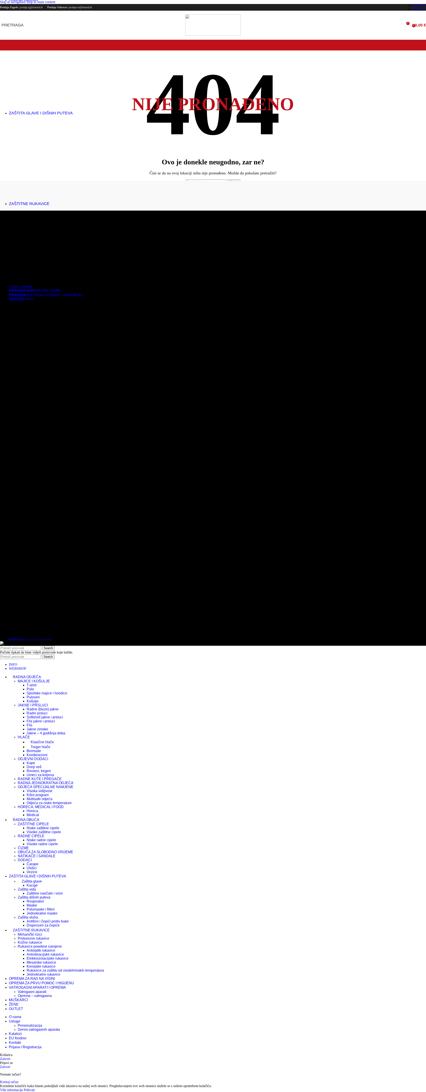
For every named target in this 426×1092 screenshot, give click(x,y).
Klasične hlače (42, 742)
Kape (31, 763)
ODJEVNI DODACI (33, 759)
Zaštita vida (27, 889)
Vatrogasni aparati (32, 992)
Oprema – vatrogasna (35, 996)
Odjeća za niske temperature (49, 803)
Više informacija (12, 1090)
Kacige (32, 885)
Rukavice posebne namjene (40, 946)
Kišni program (38, 795)
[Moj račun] (398, 25)
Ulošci (32, 868)
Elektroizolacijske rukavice (48, 958)
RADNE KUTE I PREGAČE (40, 779)
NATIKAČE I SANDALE (36, 856)
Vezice (32, 872)
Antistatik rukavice (41, 950)
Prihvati (29, 1090)
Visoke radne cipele (42, 844)
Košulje (33, 701)
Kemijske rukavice (41, 966)
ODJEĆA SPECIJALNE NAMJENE (45, 787)
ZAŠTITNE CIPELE (33, 824)
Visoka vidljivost (39, 791)
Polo (30, 689)
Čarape (32, 864)
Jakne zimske (37, 729)
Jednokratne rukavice (43, 974)
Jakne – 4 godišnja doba (46, 733)
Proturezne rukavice (33, 938)
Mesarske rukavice (41, 962)
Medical (33, 815)
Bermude (34, 751)
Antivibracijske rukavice (45, 954)
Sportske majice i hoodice (47, 693)
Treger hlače (40, 747)
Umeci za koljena (40, 775)
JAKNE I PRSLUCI (33, 705)
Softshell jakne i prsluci (45, 717)
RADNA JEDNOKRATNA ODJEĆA (45, 783)
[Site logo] (213, 34)
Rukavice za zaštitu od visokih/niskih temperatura (65, 970)
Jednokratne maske (42, 913)
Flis (29, 725)
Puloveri (33, 697)
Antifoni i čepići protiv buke (48, 921)
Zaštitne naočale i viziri (45, 893)
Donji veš (34, 767)
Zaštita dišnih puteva (34, 897)
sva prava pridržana (30, 639)
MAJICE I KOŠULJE (34, 681)
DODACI (25, 860)
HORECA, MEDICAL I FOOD (41, 807)
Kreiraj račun (9, 1082)
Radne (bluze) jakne (43, 709)
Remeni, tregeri (39, 771)
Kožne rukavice (30, 942)
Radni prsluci (37, 713)
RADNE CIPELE (31, 836)
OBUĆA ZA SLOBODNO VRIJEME (45, 852)
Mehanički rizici (30, 934)
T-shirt (31, 685)
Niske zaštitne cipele (43, 828)
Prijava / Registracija (25, 1047)
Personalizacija (30, 1025)
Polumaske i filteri (41, 909)
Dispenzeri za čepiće (43, 925)
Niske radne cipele (41, 840)
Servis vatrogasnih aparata (39, 1029)
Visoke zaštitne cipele (44, 832)
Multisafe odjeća (39, 799)
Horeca (32, 811)
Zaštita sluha (28, 917)
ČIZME (23, 848)
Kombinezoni (37, 755)
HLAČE (24, 737)
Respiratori (35, 901)
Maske (32, 905)
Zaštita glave (32, 881)
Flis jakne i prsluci (41, 721)
